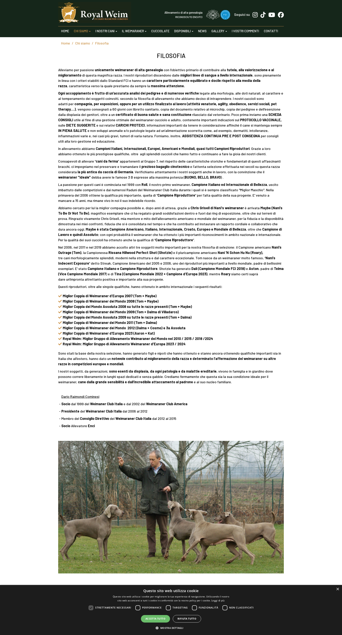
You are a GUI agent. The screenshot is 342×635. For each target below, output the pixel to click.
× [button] (337, 589)
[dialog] (171, 610)
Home (65, 31)
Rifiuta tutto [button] (187, 618)
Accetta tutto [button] (155, 618)
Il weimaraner (133, 31)
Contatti (271, 31)
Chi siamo (81, 31)
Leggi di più (218, 600)
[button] (171, 628)
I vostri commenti (245, 31)
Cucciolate (160, 31)
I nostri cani (105, 31)
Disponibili (182, 31)
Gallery (218, 31)
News (202, 31)
